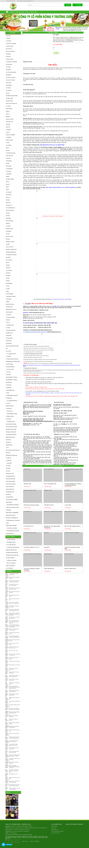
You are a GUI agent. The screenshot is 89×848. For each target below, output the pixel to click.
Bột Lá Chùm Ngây (9, 220)
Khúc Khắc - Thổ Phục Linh (11, 249)
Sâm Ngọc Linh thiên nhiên (11, 431)
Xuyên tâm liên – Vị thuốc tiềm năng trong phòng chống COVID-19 (14, 614)
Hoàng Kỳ (8, 265)
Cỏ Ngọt (7, 392)
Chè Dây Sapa (8, 418)
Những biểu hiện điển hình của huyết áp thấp (14, 691)
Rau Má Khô (8, 69)
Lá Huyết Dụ (8, 129)
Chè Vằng (8, 470)
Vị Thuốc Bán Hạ (9, 338)
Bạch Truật (8, 267)
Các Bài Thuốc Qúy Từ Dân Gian (13, 547)
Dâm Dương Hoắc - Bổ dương (11, 379)
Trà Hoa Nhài (8, 387)
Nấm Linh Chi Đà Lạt (10, 486)
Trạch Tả (8, 132)
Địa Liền (7, 150)
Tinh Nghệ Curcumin (11, 421)
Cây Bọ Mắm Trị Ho (10, 325)
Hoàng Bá (8, 319)
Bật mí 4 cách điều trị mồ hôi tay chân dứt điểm (14, 789)
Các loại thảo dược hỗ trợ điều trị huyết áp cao (13, 741)
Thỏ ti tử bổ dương (9, 364)
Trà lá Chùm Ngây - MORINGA (12, 499)
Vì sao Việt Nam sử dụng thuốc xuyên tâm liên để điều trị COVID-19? (14, 625)
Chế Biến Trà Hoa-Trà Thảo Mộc (12, 555)
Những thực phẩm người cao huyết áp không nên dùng (14, 738)
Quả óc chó (8, 197)
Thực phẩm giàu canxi (13, 773)
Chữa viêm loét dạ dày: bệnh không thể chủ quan (14, 588)
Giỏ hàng (78, 5)
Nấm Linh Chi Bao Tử (10, 489)
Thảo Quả (8, 212)
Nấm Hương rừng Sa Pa (10, 476)
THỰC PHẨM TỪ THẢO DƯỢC (13, 504)
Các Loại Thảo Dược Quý (11, 544)
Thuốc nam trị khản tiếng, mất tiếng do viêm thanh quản (14, 770)
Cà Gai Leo (8, 403)
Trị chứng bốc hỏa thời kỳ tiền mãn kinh (14, 574)
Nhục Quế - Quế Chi (9, 119)
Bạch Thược (8, 257)
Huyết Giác (8, 272)
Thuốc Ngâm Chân (9, 155)
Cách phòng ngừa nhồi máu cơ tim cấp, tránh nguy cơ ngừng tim (14, 621)
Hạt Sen (7, 262)
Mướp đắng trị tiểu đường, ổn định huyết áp (14, 727)
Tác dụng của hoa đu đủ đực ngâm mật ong (14, 618)
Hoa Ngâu (8, 199)
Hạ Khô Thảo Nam (9, 228)
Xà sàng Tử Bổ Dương (10, 366)
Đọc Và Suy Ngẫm (9, 568)
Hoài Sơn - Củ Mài (9, 236)
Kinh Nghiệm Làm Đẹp (11, 542)
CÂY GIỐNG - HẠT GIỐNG (12, 528)
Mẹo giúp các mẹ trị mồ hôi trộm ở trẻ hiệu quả (14, 782)
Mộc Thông (8, 468)
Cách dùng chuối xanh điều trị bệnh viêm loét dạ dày (14, 581)
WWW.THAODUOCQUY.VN (36, 312)
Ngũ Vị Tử (8, 126)
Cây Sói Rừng (8, 145)
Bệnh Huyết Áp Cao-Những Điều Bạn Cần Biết (14, 712)
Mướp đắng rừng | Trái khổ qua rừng (13, 361)
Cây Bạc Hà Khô (9, 168)
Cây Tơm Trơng (9, 259)
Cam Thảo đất (8, 408)
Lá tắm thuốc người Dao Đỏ (11, 434)
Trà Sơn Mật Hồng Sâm (10, 207)
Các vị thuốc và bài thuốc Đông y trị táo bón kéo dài (14, 603)
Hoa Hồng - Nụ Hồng (10, 179)
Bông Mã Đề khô (9, 444)
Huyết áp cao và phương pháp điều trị (13, 716)
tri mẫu (44, 126)
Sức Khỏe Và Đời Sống (10, 557)
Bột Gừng (8, 215)
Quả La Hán (8, 35)
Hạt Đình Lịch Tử (9, 332)
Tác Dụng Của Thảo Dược (11, 560)
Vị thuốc (27, 12)
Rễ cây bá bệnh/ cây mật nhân (11, 426)
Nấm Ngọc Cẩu (9, 205)
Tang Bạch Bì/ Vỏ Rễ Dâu (11, 296)
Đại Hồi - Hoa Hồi (9, 139)
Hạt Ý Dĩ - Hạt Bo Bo (10, 210)
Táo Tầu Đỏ (8, 465)
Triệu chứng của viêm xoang (14, 664)
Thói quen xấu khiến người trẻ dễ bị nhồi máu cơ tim (14, 610)
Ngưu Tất (8, 111)
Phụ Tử (7, 147)
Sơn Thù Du (8, 275)
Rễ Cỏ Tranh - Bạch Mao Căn (11, 103)
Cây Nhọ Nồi (8, 66)
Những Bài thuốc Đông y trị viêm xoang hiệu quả (14, 676)
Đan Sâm (7, 93)
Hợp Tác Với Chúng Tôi (10, 565)
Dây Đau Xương (9, 64)
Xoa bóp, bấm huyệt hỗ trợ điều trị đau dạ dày (14, 752)
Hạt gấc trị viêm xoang (13, 650)
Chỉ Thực (8, 278)
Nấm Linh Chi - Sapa (10, 473)
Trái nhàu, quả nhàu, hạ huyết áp (12, 358)
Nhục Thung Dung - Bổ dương (11, 377)
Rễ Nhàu (7, 176)
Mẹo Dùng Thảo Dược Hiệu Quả (12, 552)
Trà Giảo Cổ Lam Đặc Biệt (11, 43)
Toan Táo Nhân (9, 270)
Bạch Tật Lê (8, 202)
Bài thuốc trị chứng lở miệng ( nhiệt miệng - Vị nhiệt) (14, 755)
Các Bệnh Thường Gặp (11, 539)
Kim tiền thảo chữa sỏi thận (11, 429)
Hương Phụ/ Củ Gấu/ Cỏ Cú (11, 309)
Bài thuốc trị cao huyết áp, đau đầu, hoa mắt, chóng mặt (14, 709)
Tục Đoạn (8, 288)
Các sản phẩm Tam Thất (11, 353)
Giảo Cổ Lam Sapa (10, 369)
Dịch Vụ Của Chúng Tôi (11, 562)
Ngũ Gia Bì (8, 124)
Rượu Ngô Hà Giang (10, 533)
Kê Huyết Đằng (9, 160)
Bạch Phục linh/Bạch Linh (11, 252)
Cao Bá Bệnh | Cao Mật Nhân (11, 61)
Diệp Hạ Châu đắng (9, 405)
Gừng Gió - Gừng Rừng (10, 134)
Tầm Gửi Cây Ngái (9, 46)
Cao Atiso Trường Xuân (10, 317)
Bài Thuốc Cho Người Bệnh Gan (12, 517)
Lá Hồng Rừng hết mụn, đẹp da (12, 395)
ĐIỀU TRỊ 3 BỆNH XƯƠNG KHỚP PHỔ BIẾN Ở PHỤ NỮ (14, 766)
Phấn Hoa (8, 223)
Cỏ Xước (7, 142)
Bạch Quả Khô (9, 343)
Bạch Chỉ (8, 184)
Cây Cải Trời (8, 351)
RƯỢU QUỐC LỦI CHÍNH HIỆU (12, 512)
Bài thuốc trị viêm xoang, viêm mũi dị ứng (13, 647)
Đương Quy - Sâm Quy (10, 241)
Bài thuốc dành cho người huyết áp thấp (14, 695)
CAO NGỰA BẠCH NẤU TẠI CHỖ (12, 530)
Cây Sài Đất (8, 106)
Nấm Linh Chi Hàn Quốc (10, 478)
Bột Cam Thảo (9, 194)
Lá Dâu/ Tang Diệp (9, 293)
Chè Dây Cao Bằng (9, 59)
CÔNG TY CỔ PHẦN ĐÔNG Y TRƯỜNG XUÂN (35, 310)
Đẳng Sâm (8, 116)
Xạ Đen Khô (8, 374)
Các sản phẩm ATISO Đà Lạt (12, 400)
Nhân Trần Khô (9, 502)
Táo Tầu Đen (8, 171)
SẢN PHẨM (12, 12)
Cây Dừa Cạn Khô (9, 98)
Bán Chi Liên (8, 439)
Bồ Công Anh (9, 463)
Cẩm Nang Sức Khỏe (20, 12)
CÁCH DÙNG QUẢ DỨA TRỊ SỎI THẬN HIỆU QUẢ (14, 637)
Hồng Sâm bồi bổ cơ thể (10, 437)
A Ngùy (7, 291)
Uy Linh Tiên (8, 314)
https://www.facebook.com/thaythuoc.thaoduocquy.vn (38, 421)
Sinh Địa (7, 301)
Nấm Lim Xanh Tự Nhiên (10, 483)
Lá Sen (7, 447)
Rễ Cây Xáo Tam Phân (10, 51)
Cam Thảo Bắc (9, 192)
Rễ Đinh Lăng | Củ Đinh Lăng (11, 455)
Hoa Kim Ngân (9, 382)
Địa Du (7, 186)
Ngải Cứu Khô (8, 340)
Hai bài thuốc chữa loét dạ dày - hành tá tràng (14, 585)
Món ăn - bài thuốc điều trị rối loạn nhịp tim (14, 629)
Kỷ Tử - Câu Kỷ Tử (9, 246)
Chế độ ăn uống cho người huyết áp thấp (14, 748)
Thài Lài (7, 113)
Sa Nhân (7, 285)
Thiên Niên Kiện (9, 108)
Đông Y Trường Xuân (33, 144)
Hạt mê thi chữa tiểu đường (11, 424)
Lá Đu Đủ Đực (8, 173)
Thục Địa (8, 244)
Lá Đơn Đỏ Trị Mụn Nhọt (10, 330)
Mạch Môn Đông (9, 283)
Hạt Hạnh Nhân (9, 85)
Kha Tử (7, 181)
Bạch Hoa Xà (8, 442)
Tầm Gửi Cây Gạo (9, 121)
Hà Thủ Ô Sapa (9, 411)
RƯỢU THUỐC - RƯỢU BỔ (11, 525)
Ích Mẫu (7, 163)
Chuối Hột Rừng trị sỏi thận (12, 413)
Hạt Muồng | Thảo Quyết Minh (11, 95)
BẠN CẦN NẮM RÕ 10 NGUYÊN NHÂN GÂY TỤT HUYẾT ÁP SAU (14, 687)
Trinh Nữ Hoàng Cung (10, 390)
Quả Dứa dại (8, 494)
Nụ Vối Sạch (8, 56)
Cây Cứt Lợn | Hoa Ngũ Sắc (11, 72)
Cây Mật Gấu (8, 457)
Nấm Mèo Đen (8, 335)
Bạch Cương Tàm (9, 312)
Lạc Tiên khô (8, 356)
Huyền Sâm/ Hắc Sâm (10, 304)
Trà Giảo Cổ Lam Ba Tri (10, 77)
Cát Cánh (8, 233)
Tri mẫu (65, 37)
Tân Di (7, 189)
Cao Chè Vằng (8, 90)
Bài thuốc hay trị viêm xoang (14, 661)
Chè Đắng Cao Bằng (10, 416)
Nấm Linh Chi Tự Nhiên (10, 481)
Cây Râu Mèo (8, 137)
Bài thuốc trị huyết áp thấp (14, 733)
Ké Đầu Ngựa (8, 218)
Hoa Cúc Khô (8, 82)
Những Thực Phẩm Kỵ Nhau (11, 549)
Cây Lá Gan (8, 371)
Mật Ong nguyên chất (10, 491)
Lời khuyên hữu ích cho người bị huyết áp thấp (13, 745)
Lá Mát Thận (8, 40)
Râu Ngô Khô (8, 74)
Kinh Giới (8, 280)
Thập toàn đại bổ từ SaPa (10, 515)
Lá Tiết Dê (8, 327)
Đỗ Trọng (8, 239)
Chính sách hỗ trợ (33, 12)
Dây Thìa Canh (9, 48)
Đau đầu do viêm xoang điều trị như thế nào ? (14, 655)
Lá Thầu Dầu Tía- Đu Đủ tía (11, 254)
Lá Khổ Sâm (8, 53)
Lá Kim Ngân (8, 384)
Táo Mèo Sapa (8, 460)
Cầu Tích (8, 322)
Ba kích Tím (8, 158)
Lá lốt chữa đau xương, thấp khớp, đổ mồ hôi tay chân (14, 785)
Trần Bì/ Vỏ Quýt (9, 306)
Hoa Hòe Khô (8, 231)
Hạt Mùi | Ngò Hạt (9, 100)
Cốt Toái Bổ (8, 87)
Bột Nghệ (8, 38)
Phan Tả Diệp (8, 166)
